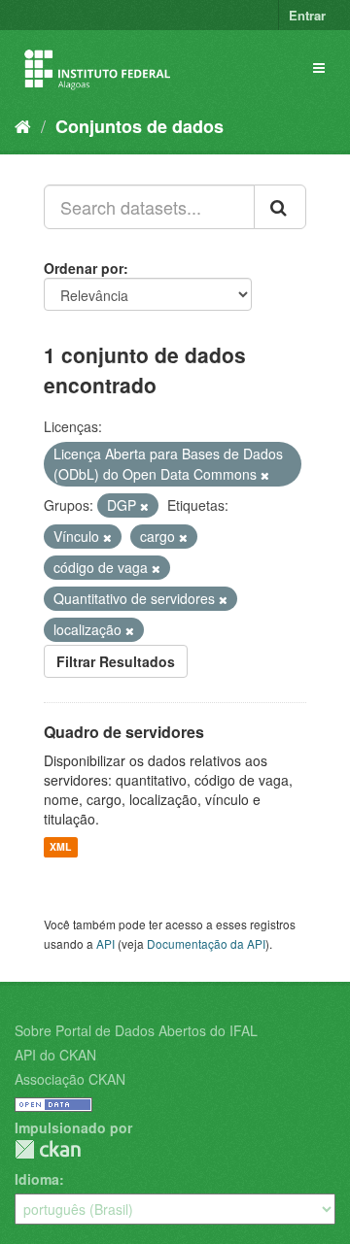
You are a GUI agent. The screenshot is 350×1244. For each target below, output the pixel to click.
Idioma (37, 1179)
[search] (280, 207)
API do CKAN (55, 1054)
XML (60, 847)
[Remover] (265, 475)
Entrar (307, 15)
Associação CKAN (70, 1079)
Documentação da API (206, 943)
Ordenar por (83, 268)
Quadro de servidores (124, 732)
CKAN (48, 1149)
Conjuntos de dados (139, 126)
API (105, 943)
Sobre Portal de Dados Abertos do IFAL (136, 1030)
